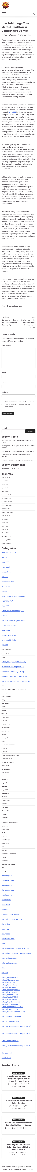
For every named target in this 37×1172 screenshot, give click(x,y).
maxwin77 (6, 1058)
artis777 (12, 112)
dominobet (5, 717)
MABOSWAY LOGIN (9, 635)
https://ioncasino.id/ (10, 994)
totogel (4, 786)
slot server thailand (8, 762)
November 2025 (7, 505)
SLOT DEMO (5, 810)
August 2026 (6, 477)
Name (5, 372)
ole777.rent (5, 772)
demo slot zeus (7, 759)
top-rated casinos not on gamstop (16, 681)
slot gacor (5, 700)
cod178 (4, 710)
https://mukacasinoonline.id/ (13, 1011)
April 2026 (5, 488)
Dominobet (5, 829)
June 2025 (5, 522)
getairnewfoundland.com (10, 755)
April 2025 (5, 529)
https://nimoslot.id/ (9, 992)
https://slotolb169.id (10, 997)
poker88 (4, 752)
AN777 (4, 591)
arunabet (5, 807)
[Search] (33, 13)
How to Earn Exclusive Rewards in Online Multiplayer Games (18, 1123)
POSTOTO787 (7, 601)
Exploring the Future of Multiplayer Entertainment (17, 460)
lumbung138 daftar (9, 640)
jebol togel (5, 731)
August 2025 (6, 515)
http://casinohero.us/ (10, 1021)
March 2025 (5, 533)
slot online (5, 804)
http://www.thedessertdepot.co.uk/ (16, 1026)
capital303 (5, 793)
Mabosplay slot (8, 581)
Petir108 (4, 850)
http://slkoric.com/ (9, 958)
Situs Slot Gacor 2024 (9, 864)
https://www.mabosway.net (13, 611)
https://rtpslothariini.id (11, 1002)
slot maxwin (6, 703)
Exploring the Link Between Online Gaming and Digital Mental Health (18, 1147)
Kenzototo (6, 900)
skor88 (4, 707)
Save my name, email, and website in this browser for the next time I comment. (19, 404)
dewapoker (5, 738)
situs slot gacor (8, 880)
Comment (6, 346)
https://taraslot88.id (10, 987)
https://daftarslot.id (10, 1004)
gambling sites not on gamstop (14, 676)
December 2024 (7, 543)
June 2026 (5, 484)
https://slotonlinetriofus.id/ (12, 1007)
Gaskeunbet (6, 727)
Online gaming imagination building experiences (18, 451)
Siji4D (3, 867)
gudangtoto (6, 693)
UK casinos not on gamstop (13, 667)
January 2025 (6, 540)
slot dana (5, 686)
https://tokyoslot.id (9, 985)
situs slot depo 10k (9, 552)
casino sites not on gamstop (13, 671)
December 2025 (7, 502)
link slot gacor (6, 724)
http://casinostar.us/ (10, 1041)
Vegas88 (5, 817)
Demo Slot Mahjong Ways (10, 822)
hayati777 (5, 790)
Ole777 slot (5, 766)
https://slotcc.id (8, 982)
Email (4, 382)
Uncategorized (16, 306)
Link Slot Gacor (6, 769)
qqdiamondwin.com (8, 745)
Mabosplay (6, 586)
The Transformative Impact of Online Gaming (18, 1101)
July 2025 (5, 519)
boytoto (4, 720)
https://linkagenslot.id (10, 980)
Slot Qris (4, 797)
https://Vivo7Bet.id (9, 999)
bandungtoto (7, 875)
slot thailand (7, 1053)
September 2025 (7, 512)
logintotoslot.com (9, 625)
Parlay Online (6, 654)
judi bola (5, 973)
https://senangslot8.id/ (11, 990)
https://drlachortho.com (12, 919)
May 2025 (5, 526)
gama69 (5, 645)
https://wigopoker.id (10, 977)
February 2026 (6, 495)
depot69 (4, 657)
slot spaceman (8, 890)
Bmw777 (5, 562)
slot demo (5, 861)
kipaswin (5, 929)
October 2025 (6, 509)
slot (3, 847)
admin (28, 35)
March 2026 (5, 491)
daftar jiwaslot (6, 696)
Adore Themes (27, 1169)
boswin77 (5, 557)
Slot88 (4, 616)
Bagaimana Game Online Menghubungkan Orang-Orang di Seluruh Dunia (18, 1078)
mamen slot (6, 800)
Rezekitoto (6, 905)
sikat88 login (6, 840)
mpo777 (4, 748)
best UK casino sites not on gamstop (14, 689)
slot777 (5, 577)
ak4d (3, 741)
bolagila (4, 814)
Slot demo (5, 779)
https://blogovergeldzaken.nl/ (14, 662)
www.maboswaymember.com (14, 596)
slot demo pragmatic (9, 854)
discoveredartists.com (9, 776)
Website (5, 392)
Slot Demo (5, 833)
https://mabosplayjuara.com (13, 620)
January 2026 (6, 498)
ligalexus (5, 826)
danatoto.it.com (8, 939)
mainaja (4, 836)
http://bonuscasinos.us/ (11, 1016)
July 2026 (5, 481)
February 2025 (6, 536)
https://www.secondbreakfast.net (15, 948)
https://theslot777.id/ (10, 1009)
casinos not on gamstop (11, 914)
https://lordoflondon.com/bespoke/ (16, 953)
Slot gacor (5, 871)
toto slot (4, 714)
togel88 (4, 783)
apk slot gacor (7, 572)
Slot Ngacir (6, 567)
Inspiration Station (23, 1167)
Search (4, 428)
